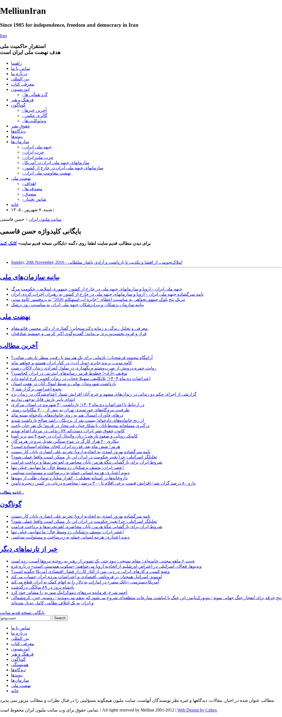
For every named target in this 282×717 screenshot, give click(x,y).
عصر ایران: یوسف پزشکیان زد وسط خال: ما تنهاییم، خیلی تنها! (67, 467)
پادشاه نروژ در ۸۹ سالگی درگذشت (42, 587)
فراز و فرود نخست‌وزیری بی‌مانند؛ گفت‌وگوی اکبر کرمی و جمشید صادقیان (79, 333)
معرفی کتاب (22, 84)
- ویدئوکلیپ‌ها (34, 120)
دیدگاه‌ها (18, 131)
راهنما (16, 63)
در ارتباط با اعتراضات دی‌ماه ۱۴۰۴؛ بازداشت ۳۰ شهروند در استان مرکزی (77, 404)
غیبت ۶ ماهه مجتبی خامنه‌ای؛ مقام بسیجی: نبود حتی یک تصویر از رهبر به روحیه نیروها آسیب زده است (103, 561)
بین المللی (20, 79)
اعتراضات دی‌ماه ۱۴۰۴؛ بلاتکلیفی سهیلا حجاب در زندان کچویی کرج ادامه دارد (80, 378)
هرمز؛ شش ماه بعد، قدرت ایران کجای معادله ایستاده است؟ (65, 446)
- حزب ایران (33, 152)
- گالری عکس (34, 115)
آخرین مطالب (19, 345)
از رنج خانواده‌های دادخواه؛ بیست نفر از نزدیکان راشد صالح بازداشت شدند (77, 420)
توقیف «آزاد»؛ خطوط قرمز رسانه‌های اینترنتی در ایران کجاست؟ (69, 373)
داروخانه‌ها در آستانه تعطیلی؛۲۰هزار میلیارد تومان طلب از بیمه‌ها (69, 478)
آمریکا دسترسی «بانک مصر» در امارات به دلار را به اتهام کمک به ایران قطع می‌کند (85, 582)
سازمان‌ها (20, 141)
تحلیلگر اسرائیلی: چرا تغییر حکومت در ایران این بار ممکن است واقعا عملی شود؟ (84, 457)
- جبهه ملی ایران (37, 147)
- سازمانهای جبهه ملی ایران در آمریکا (55, 162)
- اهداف (29, 183)
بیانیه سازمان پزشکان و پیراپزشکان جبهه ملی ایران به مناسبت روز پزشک (77, 304)
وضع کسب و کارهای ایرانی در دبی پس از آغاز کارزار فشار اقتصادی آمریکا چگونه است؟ (90, 571)
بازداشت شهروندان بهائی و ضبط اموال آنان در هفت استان (63, 383)
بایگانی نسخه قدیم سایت (22, 612)
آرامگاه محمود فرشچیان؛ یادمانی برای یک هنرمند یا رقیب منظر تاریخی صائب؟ (82, 357)
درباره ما (19, 73)
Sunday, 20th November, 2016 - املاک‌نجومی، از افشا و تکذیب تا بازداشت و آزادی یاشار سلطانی (96, 262)
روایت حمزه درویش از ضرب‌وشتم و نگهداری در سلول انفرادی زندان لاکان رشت (83, 368)
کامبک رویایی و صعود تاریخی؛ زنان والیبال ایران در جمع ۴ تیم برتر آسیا (74, 436)
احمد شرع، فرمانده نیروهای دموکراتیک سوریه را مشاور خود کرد (69, 592)
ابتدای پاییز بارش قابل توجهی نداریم (43, 399)
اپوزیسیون (20, 89)
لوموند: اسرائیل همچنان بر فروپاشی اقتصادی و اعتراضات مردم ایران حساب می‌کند (86, 576)
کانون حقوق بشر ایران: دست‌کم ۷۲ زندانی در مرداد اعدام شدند (68, 430)
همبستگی (19, 664)
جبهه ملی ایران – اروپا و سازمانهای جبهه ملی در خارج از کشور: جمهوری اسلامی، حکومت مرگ (96, 289)
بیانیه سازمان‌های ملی (30, 277)
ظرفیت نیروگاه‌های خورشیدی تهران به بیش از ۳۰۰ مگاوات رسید (70, 410)
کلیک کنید (8, 243)
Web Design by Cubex (197, 710)
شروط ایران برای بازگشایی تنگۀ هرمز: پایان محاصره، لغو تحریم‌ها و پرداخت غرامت (86, 462)
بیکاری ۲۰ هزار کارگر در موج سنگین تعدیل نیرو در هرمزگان (65, 441)
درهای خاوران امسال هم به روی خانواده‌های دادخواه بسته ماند (67, 415)
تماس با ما (20, 68)
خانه (15, 204)
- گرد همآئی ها (35, 94)
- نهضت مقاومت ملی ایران (46, 173)
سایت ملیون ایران (45, 219)
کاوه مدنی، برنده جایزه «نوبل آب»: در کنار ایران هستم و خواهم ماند (71, 362)
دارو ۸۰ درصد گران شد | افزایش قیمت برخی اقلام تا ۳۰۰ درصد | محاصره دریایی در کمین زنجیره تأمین (103, 483)
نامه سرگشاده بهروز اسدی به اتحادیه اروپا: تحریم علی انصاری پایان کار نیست (80, 451)
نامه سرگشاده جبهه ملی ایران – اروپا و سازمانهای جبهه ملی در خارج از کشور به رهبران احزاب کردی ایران (107, 294)
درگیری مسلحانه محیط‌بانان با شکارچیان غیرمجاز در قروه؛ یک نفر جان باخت (80, 425)
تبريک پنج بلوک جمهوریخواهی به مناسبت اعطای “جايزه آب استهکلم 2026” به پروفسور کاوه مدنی (98, 299)
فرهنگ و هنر (22, 99)
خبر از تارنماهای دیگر (29, 549)
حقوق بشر (20, 126)
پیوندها (17, 136)
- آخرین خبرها (34, 110)
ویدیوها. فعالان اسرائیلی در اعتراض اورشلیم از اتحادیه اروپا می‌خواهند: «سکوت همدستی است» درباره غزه (106, 566)
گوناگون (18, 105)
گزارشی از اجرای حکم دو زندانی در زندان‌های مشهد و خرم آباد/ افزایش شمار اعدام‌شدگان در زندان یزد (104, 394)
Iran (3, 35)
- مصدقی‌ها (32, 188)
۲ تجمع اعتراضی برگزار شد (36, 389)
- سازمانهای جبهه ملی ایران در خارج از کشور (62, 167)
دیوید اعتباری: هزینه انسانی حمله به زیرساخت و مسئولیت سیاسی (70, 472)
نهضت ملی (21, 178)
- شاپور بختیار (34, 199)
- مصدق (29, 194)
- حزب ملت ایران (37, 157)
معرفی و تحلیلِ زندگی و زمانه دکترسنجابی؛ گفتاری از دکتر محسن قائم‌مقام (80, 328)
